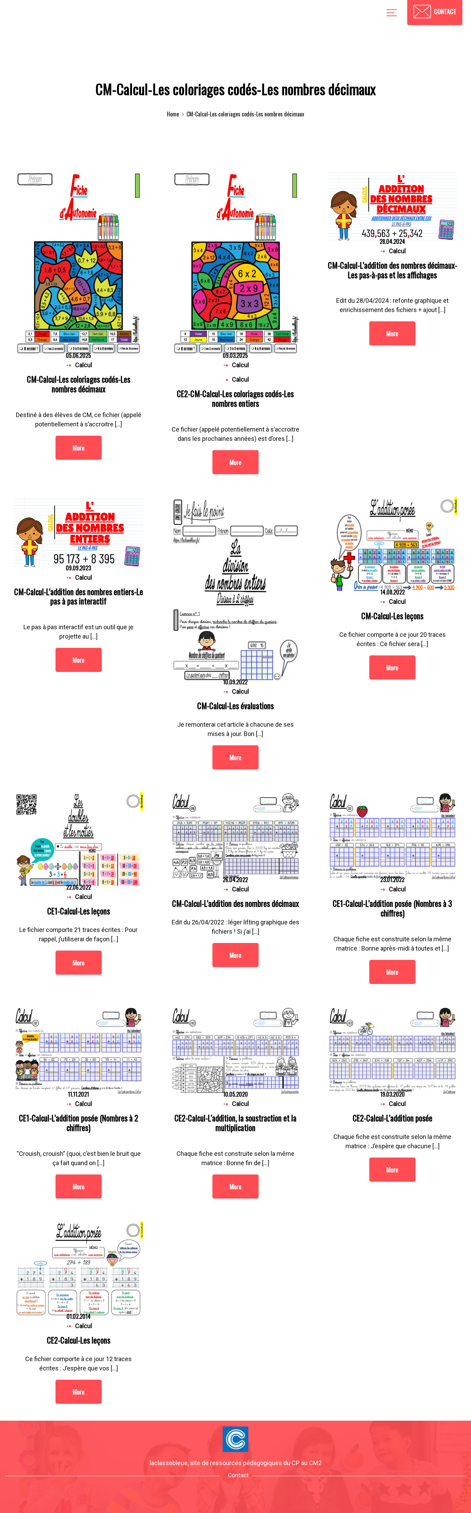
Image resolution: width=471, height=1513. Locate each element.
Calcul (240, 379)
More (78, 447)
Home (173, 114)
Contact (238, 1475)
